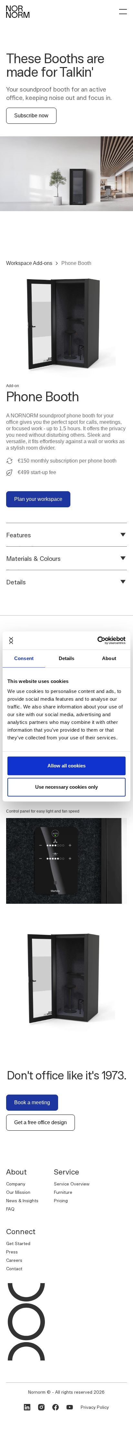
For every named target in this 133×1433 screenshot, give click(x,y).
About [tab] (109, 658)
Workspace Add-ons (29, 263)
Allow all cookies (66, 765)
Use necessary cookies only (66, 787)
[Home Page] (17, 11)
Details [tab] (67, 658)
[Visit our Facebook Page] (55, 1407)
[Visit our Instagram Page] (41, 1407)
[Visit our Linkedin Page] (27, 1407)
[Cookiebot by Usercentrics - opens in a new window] (97, 640)
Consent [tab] (24, 658)
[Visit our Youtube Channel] (69, 1407)
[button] (123, 11)
